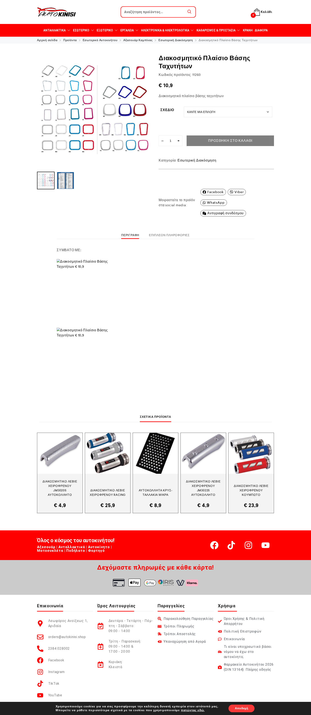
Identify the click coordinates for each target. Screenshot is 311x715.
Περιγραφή (130, 235)
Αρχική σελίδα (47, 40)
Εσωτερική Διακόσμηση (175, 40)
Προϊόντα (70, 40)
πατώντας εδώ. (193, 710)
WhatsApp (215, 202)
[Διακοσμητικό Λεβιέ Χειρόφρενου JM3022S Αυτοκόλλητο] (203, 453)
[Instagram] (248, 545)
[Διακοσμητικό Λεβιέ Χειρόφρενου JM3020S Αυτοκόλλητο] (60, 453)
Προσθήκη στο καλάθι (230, 140)
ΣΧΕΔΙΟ (167, 110)
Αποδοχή (241, 708)
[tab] (130, 235)
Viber (239, 192)
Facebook (215, 192)
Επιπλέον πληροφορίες (169, 235)
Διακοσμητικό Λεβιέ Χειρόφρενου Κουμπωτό (251, 490)
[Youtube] (265, 545)
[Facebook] (214, 545)
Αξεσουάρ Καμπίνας (138, 40)
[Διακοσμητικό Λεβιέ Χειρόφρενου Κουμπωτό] (251, 453)
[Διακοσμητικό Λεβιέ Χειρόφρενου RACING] (107, 453)
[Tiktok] (231, 545)
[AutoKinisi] (56, 12)
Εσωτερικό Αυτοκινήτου (100, 40)
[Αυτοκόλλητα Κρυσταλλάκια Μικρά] (155, 453)
